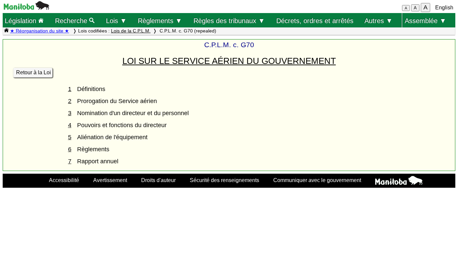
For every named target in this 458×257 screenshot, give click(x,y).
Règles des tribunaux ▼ (229, 20)
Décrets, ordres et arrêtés (314, 20)
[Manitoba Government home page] (399, 181)
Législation (21, 20)
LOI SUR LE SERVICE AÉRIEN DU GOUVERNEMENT (229, 61)
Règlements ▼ (160, 20)
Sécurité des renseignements (224, 180)
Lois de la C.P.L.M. (131, 30)
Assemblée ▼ (425, 20)
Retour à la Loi (33, 72)
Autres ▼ (378, 20)
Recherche (72, 20)
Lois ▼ (116, 20)
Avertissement (110, 180)
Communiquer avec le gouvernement (317, 180)
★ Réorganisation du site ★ (39, 30)
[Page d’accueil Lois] (6, 30)
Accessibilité (64, 180)
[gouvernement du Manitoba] (26, 8)
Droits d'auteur (158, 180)
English (444, 7)
